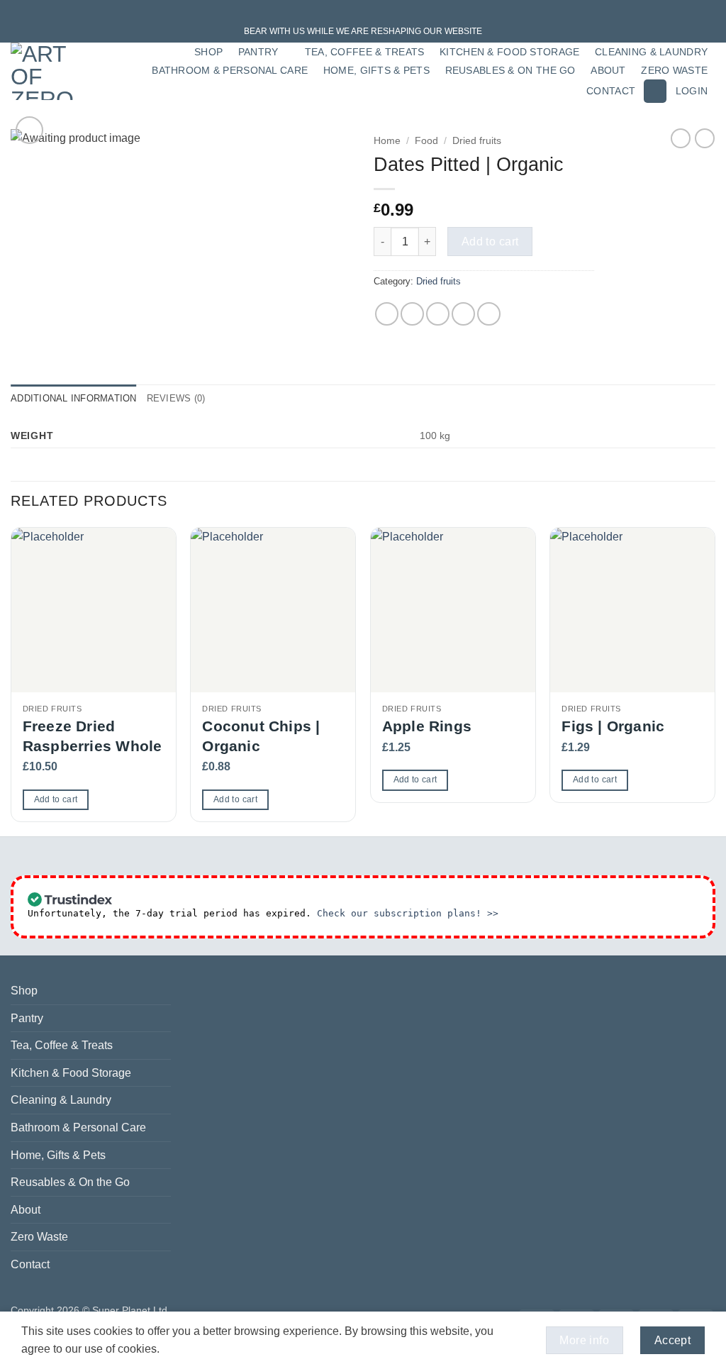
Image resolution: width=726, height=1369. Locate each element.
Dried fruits (476, 140)
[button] (655, 91)
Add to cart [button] (56, 799)
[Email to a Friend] (437, 314)
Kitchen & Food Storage (509, 51)
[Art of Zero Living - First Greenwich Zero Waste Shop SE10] (47, 71)
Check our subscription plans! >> (407, 913)
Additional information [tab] (74, 398)
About (608, 70)
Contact (610, 90)
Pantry (258, 51)
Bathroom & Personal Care (230, 70)
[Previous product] (705, 138)
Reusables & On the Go (510, 70)
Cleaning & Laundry (651, 51)
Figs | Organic (613, 726)
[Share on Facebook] (386, 314)
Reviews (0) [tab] (176, 398)
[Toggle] (162, 1017)
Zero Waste (674, 70)
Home (387, 140)
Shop (208, 51)
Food (426, 140)
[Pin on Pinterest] (463, 314)
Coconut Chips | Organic (261, 735)
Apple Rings (426, 726)
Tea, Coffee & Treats (365, 51)
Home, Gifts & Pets (376, 70)
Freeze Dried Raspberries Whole (92, 735)
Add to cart (490, 241)
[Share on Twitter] (412, 314)
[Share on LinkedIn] (489, 314)
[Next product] (681, 138)
